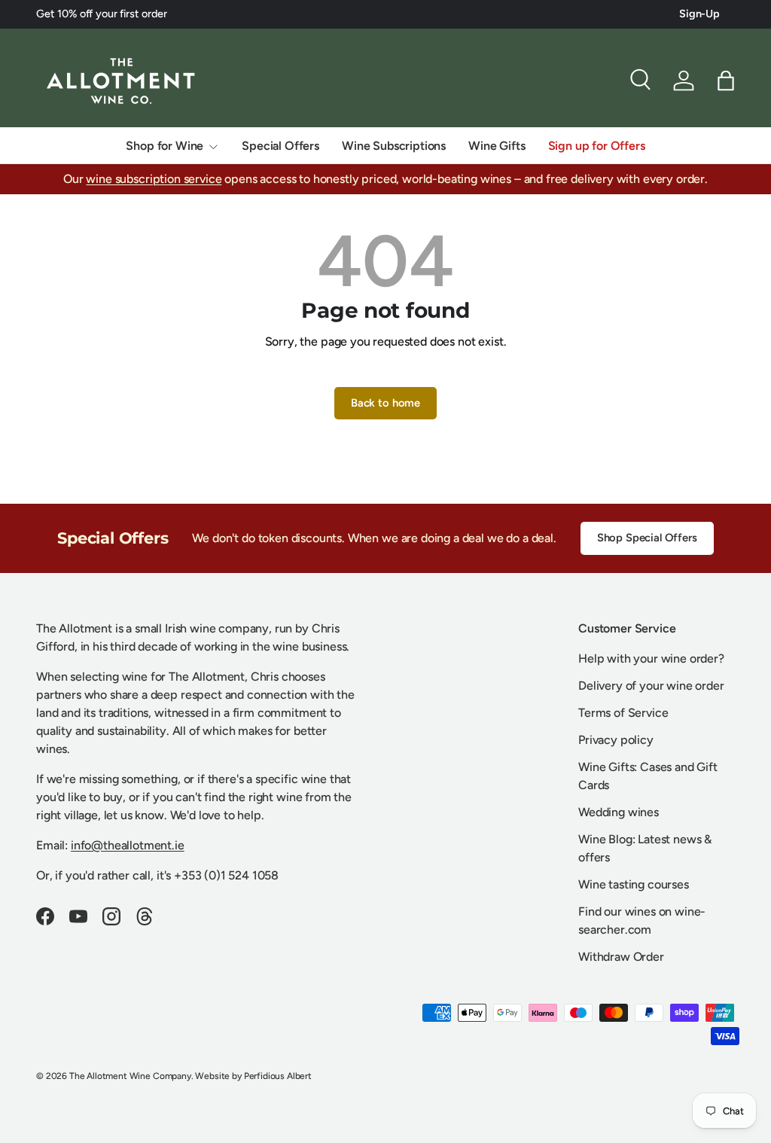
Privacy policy (616, 740)
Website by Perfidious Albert (253, 1076)
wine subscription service (153, 179)
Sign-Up (699, 13)
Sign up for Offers (596, 146)
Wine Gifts (496, 146)
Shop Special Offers (647, 537)
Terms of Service (623, 713)
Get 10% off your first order (101, 13)
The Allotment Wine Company (130, 1076)
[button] (725, 80)
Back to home (385, 403)
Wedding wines (618, 812)
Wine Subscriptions (394, 146)
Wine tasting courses (633, 884)
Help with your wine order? (651, 658)
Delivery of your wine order (651, 685)
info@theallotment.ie (127, 845)
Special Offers (280, 146)
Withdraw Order (621, 956)
